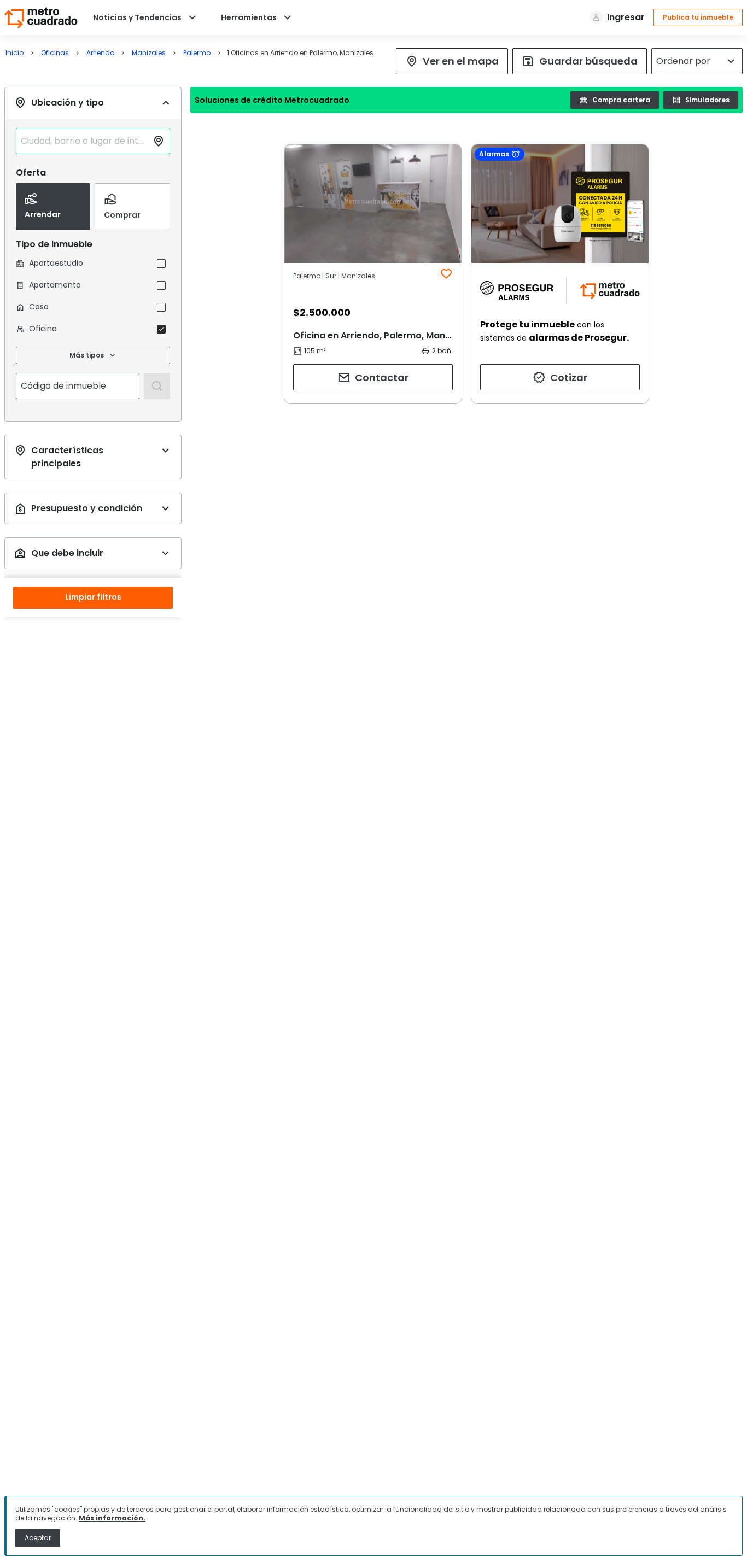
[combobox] (84, 141)
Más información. (112, 1518)
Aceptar (38, 1537)
